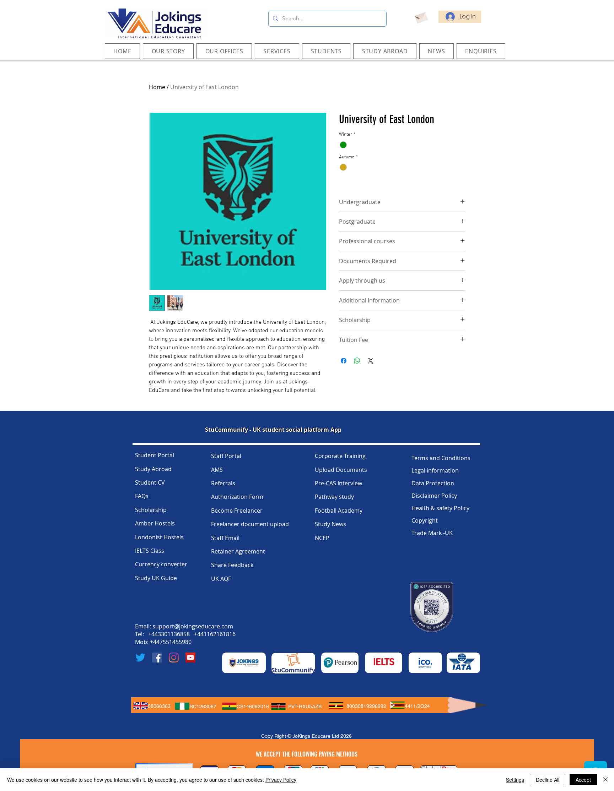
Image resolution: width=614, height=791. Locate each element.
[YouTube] (190, 657)
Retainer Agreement (238, 551)
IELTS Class (149, 551)
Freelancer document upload (250, 524)
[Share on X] (370, 360)
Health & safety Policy (440, 508)
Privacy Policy (280, 779)
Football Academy (338, 510)
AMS (217, 470)
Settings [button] (515, 779)
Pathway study (334, 497)
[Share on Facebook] (343, 360)
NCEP (322, 538)
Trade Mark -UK (432, 533)
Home (157, 87)
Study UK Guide (156, 578)
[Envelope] (420, 17)
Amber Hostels (155, 523)
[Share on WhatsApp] (357, 360)
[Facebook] (157, 657)
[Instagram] (174, 657)
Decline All (547, 779)
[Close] (605, 779)
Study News (330, 524)
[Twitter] (140, 657)
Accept (583, 779)
